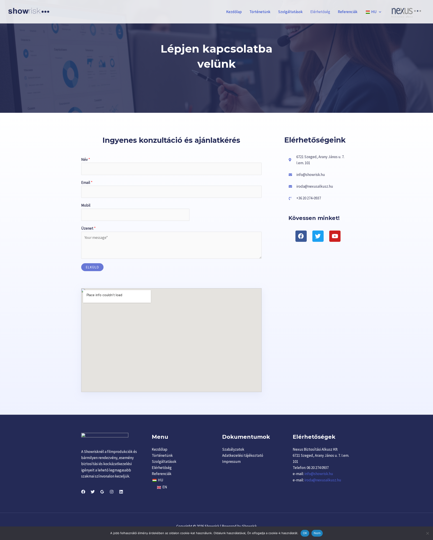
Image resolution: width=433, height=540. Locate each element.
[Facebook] (83, 492)
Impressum (231, 461)
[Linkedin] (121, 492)
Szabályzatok (233, 449)
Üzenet (88, 228)
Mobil (85, 205)
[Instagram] (112, 492)
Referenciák (347, 11)
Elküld (92, 267)
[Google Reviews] (102, 492)
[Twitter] (93, 492)
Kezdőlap (234, 11)
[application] (379, 11)
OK (305, 533)
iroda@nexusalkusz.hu (322, 480)
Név (85, 159)
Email (86, 182)
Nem (317, 533)
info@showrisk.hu (318, 473)
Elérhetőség (320, 11)
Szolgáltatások (290, 11)
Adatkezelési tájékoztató (242, 455)
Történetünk (259, 11)
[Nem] (427, 533)
